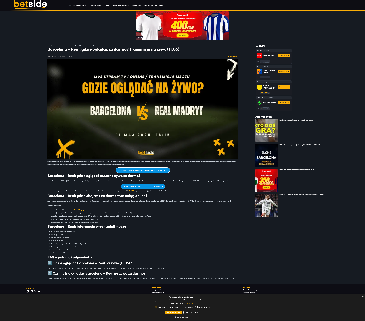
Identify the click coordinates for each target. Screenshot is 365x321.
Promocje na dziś (156, 290)
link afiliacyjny (79, 210)
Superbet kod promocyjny (251, 290)
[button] (70, 5)
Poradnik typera (136, 5)
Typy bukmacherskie (94, 5)
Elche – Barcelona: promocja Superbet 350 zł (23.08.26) (297, 169)
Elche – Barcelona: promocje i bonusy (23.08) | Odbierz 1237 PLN (299, 145)
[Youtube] (39, 291)
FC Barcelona (61, 45)
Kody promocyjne (78, 5)
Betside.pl (49, 45)
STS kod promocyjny (249, 292)
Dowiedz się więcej (189, 303)
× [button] (363, 296)
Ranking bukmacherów (157, 292)
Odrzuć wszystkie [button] (192, 312)
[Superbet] (259, 55)
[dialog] (182, 307)
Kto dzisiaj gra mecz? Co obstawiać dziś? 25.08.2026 (296, 120)
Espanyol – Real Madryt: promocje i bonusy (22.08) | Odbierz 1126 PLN (301, 194)
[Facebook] (28, 291)
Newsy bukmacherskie (150, 5)
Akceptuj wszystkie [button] (173, 312)
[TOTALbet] (259, 102)
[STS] (259, 71)
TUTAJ (131, 191)
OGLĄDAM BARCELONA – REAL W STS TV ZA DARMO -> (143, 186)
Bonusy (107, 5)
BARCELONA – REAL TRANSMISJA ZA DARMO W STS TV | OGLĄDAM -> (143, 170)
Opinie (161, 5)
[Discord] (31, 291)
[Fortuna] (259, 87)
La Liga (55, 45)
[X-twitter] (35, 291)
